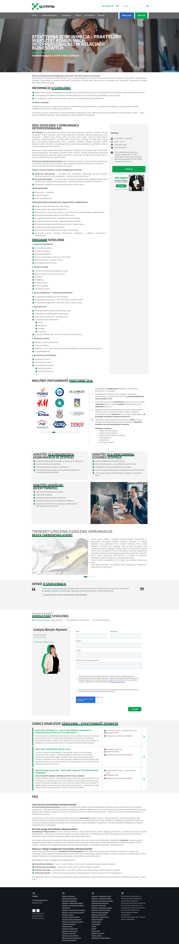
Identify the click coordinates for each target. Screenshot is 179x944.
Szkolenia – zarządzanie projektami (73, 905)
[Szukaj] (147, 6)
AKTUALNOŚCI (89, 15)
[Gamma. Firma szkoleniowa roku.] (43, 6)
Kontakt (93, 926)
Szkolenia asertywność (98, 905)
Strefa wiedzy (95, 931)
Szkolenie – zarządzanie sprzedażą (102, 901)
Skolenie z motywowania (70, 928)
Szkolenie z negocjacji (69, 933)
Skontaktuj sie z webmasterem (101, 938)
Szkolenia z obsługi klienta (70, 935)
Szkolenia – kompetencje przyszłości (73, 910)
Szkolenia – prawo (67, 915)
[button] (36, 408)
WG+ (117, 6)
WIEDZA (78, 15)
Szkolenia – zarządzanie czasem (101, 898)
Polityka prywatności (97, 933)
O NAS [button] (34, 15)
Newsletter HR (108, 6)
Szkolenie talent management (71, 938)
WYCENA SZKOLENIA (101, 620)
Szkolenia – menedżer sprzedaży (101, 908)
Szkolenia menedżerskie (69, 898)
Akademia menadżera (69, 924)
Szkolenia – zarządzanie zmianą (101, 896)
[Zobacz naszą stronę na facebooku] (34, 910)
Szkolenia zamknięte (68, 896)
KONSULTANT (127, 15)
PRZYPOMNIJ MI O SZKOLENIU (78, 620)
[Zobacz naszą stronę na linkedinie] (38, 910)
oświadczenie (127, 161)
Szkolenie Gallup (67, 926)
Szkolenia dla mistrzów (69, 940)
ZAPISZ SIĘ (141, 15)
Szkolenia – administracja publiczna (73, 912)
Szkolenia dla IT (96, 921)
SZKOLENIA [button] (66, 15)
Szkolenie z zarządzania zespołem (72, 921)
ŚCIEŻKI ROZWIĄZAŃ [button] (49, 15)
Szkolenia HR (66, 908)
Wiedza (93, 928)
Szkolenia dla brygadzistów (100, 912)
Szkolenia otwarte (97, 919)
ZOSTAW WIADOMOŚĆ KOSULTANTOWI (48, 620)
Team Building (96, 924)
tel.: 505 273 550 (37, 902)
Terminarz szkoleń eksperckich (71, 919)
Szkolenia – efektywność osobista (72, 903)
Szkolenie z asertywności (70, 931)
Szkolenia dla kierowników (99, 903)
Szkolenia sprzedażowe (69, 901)
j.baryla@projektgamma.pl (44, 642)
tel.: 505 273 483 (40, 637)
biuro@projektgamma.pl (40, 900)
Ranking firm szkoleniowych (100, 917)
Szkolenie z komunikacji (98, 915)
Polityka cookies (96, 935)
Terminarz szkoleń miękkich (70, 917)
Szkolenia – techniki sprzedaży (101, 910)
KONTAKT (101, 15)
